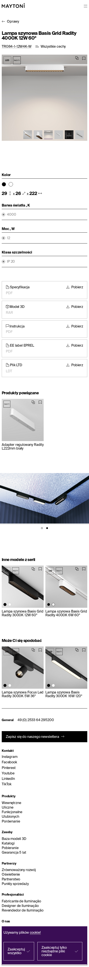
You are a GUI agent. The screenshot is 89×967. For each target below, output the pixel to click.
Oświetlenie (11, 874)
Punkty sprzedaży (15, 884)
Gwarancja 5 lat (14, 852)
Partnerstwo (11, 879)
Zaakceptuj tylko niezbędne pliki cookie (54, 951)
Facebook (9, 762)
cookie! (35, 932)
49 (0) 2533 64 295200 (35, 720)
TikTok (6, 784)
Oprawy (13, 21)
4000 (11, 214)
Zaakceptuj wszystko (16, 951)
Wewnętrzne (11, 803)
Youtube (8, 773)
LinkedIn (8, 779)
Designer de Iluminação (20, 906)
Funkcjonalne (12, 812)
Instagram (9, 757)
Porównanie (11, 821)
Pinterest (9, 768)
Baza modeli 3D (14, 839)
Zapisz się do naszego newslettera (32, 737)
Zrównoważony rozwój (19, 870)
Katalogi (8, 843)
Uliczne (7, 807)
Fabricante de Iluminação (21, 901)
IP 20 (11, 261)
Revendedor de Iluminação (22, 910)
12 (8, 238)
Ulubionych (10, 816)
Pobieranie (10, 848)
